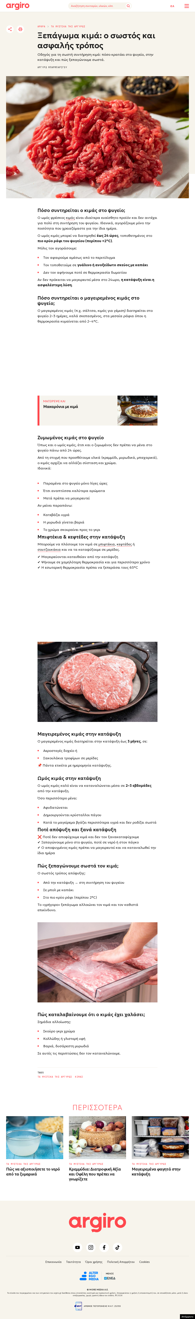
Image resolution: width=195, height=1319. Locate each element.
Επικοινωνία (53, 1262)
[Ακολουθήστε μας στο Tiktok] (117, 1247)
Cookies (144, 1262)
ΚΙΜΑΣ (79, 1076)
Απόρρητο (187, 1316)
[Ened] (109, 1278)
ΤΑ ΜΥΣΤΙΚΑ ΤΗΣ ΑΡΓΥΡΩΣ (68, 26)
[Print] (20, 29)
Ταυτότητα (73, 1262)
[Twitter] (31, 29)
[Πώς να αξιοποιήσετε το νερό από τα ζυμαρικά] (34, 1137)
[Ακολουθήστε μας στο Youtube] (77, 1247)
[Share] (10, 29)
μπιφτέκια (106, 544)
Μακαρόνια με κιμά (60, 406)
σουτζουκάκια (49, 549)
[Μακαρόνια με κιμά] (137, 411)
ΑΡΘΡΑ (41, 26)
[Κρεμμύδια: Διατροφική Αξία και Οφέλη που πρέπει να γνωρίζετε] (97, 1137)
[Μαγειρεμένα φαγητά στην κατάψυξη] (160, 1137)
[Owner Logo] (89, 1276)
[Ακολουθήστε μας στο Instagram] (91, 1247)
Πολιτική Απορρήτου (121, 1262)
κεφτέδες (124, 544)
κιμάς (70, 217)
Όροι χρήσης (93, 1262)
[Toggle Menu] (187, 6)
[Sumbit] (128, 6)
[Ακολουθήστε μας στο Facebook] (104, 1247)
